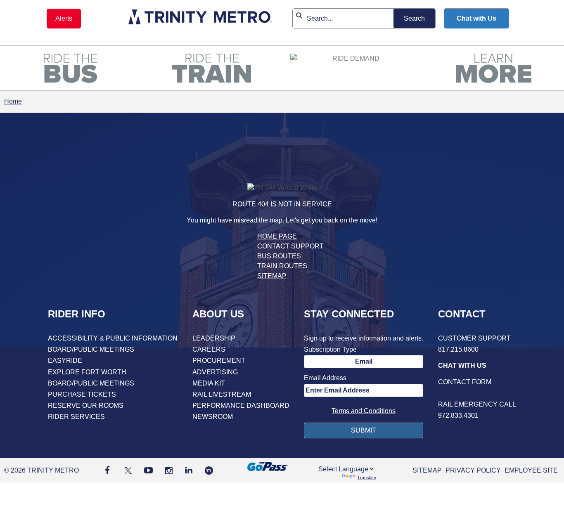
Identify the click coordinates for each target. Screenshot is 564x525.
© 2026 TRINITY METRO (41, 470)
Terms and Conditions (364, 410)
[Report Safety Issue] (477, 393)
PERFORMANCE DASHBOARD (240, 405)
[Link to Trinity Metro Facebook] (107, 470)
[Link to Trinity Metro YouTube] (148, 470)
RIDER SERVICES (76, 416)
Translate (366, 477)
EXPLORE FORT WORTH (87, 372)
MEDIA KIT (208, 383)
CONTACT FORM (464, 381)
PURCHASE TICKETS (82, 394)
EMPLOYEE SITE (531, 470)
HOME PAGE (277, 236)
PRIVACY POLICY (473, 470)
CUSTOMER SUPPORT (474, 338)
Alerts (63, 18)
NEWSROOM (212, 416)
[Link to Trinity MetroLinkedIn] (188, 470)
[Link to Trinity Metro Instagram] (169, 470)
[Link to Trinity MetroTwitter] (127, 470)
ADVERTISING (215, 372)
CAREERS (208, 349)
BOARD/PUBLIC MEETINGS (91, 349)
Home (13, 101)
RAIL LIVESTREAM (221, 394)
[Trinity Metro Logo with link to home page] (200, 18)
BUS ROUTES (279, 256)
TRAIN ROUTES (282, 266)
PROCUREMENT (218, 360)
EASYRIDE (65, 360)
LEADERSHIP (213, 338)
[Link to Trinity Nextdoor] (209, 472)
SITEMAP (272, 275)
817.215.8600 (458, 349)
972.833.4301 (458, 415)
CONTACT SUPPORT (290, 246)
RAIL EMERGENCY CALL (477, 404)
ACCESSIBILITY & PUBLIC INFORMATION (113, 338)
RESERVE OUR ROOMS (85, 405)
